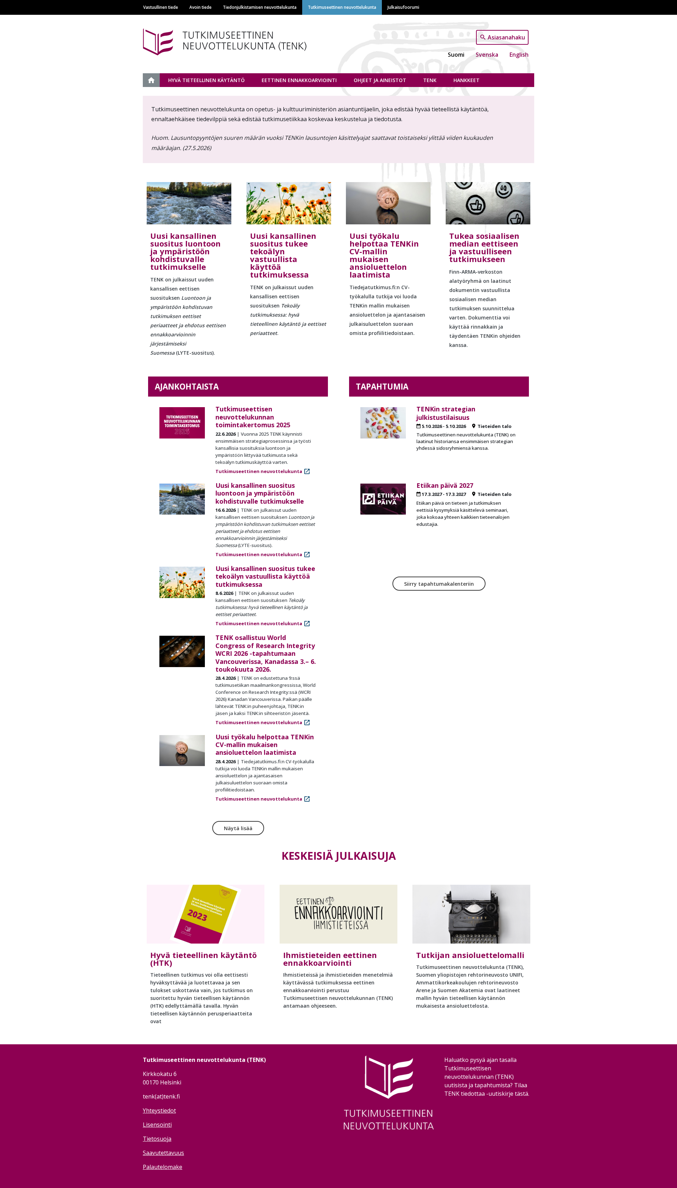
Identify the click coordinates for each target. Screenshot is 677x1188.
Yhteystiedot (159, 1110)
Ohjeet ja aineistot (380, 80)
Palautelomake (162, 1167)
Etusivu (155, 80)
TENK (430, 80)
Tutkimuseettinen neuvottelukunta (342, 7)
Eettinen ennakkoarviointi (299, 80)
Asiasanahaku (506, 37)
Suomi (456, 54)
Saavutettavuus (163, 1153)
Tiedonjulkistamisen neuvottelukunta (260, 7)
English (519, 54)
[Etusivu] (235, 40)
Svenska (487, 54)
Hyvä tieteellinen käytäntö (206, 80)
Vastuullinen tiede (160, 7)
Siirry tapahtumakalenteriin (439, 583)
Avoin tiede (200, 7)
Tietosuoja (157, 1139)
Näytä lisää (238, 828)
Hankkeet (466, 80)
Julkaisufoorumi (403, 7)
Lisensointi (157, 1124)
